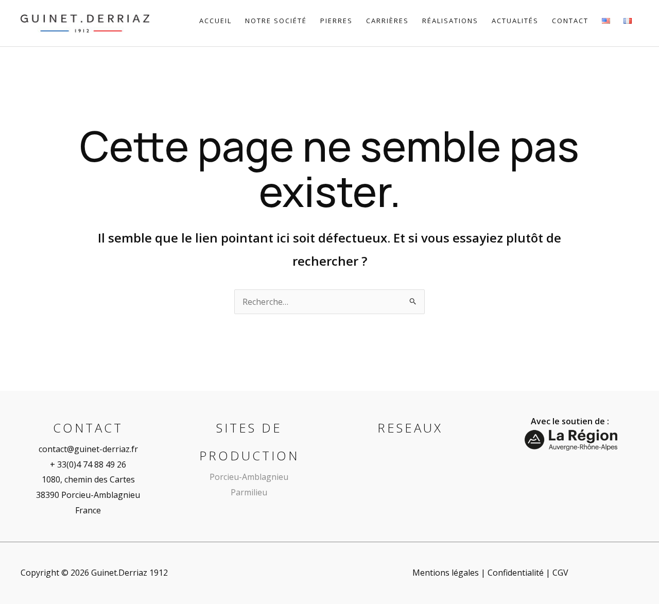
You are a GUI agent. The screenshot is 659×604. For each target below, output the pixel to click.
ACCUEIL (215, 20)
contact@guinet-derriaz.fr (88, 449)
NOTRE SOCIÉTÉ (276, 20)
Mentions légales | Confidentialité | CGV (490, 572)
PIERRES (336, 20)
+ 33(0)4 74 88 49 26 (88, 464)
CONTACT (570, 20)
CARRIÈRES (387, 20)
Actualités (515, 20)
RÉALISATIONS (450, 20)
